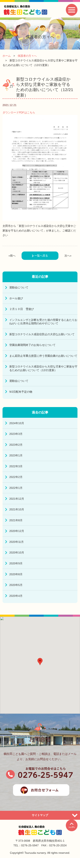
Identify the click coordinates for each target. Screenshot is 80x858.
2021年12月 (16, 498)
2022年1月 (16, 487)
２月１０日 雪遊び (21, 309)
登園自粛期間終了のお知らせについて (32, 344)
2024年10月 (16, 423)
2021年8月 (16, 520)
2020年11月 (16, 541)
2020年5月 (16, 585)
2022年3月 (16, 466)
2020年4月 (16, 595)
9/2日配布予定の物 (20, 391)
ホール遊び (16, 298)
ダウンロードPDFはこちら (19, 112)
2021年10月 (16, 509)
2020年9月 (16, 563)
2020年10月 (16, 552)
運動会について (18, 287)
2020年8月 (16, 574)
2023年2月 (16, 444)
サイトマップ (40, 815)
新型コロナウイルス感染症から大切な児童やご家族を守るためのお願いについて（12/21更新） (43, 368)
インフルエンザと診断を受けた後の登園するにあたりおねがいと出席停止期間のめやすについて (43, 321)
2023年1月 (16, 455)
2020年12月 (16, 531)
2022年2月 (16, 477)
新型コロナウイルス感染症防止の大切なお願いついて (42, 334)
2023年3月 (16, 433)
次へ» (67, 255)
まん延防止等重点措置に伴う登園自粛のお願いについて (43, 355)
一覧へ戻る (41, 255)
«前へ (12, 255)
